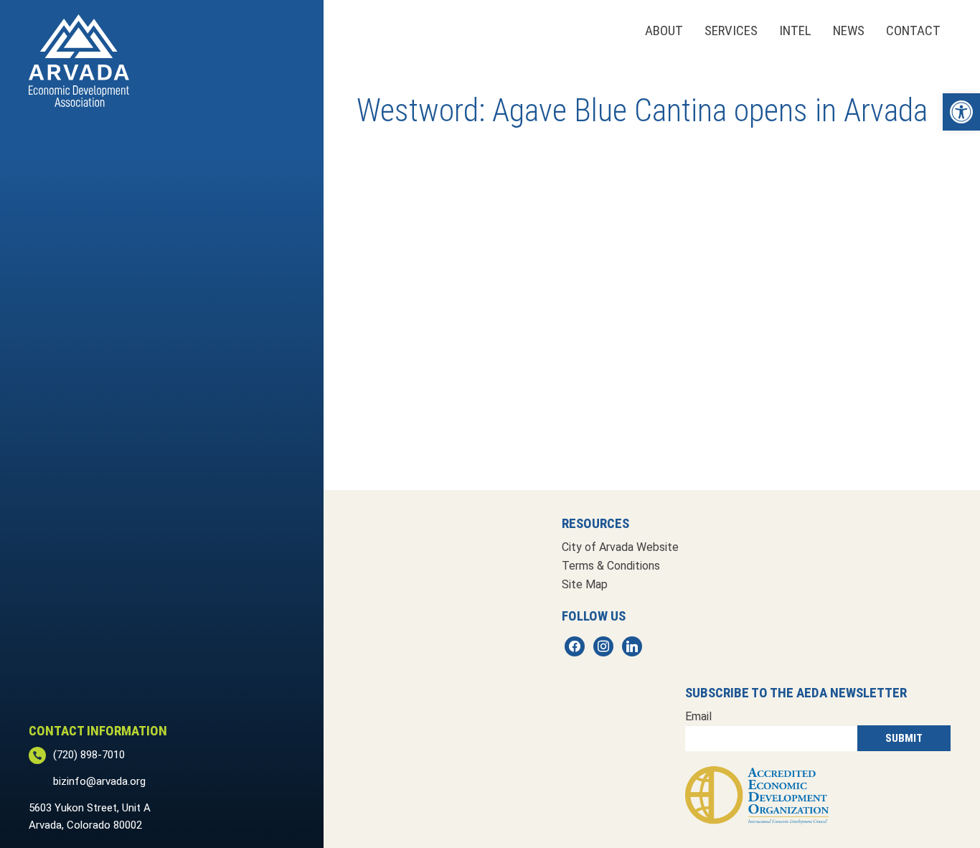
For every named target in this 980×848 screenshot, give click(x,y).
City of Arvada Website (620, 547)
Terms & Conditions (611, 566)
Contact (913, 30)
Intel (795, 30)
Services (731, 30)
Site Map (585, 584)
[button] (961, 112)
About (664, 30)
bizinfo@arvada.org (99, 781)
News (848, 30)
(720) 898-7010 (89, 754)
